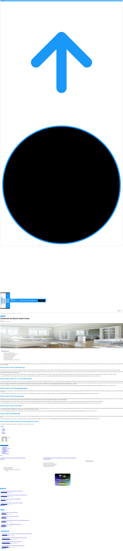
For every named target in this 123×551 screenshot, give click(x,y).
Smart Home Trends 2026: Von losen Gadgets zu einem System (12, 541)
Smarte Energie (4, 535)
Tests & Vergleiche (4, 313)
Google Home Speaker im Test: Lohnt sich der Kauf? (9, 512)
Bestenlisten (4, 451)
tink (3, 321)
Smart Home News (5, 453)
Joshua (8, 492)
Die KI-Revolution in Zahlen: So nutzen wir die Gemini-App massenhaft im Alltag (14, 537)
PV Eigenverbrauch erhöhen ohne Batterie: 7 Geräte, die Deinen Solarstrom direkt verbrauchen (17, 533)
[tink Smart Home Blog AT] (5, 300)
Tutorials (3, 452)
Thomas (9, 535)
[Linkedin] (119, 291)
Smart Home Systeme (6, 448)
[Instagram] (118, 291)
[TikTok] (120, 291)
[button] (120, 310)
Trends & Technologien (6, 539)
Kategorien (4, 449)
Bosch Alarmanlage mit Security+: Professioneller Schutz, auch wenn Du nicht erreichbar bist (59, 457)
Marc (8, 504)
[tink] (1, 321)
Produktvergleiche (5, 450)
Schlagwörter (4, 447)
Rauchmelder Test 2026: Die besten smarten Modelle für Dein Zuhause (12, 457)
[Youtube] (122, 291)
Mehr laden (2, 505)
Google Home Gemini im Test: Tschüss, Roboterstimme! (10, 516)
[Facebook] (116, 291)
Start (1, 313)
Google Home (3, 500)
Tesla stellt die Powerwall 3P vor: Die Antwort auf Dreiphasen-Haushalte (13, 545)
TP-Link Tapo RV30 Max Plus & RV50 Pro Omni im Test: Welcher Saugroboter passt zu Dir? (15, 520)
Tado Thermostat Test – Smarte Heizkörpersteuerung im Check (11, 524)
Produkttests (9, 313)
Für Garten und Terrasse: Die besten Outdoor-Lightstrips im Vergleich (12, 502)
